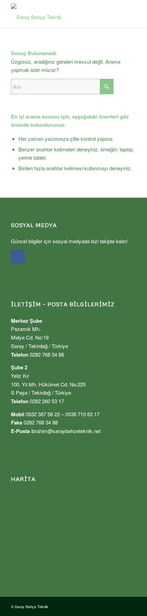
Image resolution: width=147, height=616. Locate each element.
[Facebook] (18, 256)
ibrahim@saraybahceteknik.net (66, 430)
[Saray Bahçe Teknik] (61, 13)
